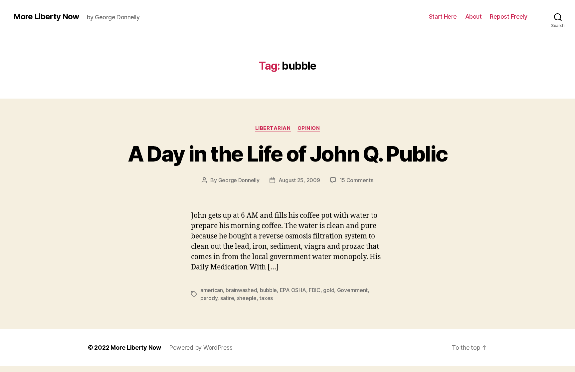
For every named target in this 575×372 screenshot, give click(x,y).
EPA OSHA (293, 290)
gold (328, 290)
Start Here (443, 16)
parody (208, 298)
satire (227, 298)
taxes (266, 298)
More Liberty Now (46, 17)
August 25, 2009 (299, 180)
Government (352, 290)
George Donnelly (239, 180)
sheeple (247, 298)
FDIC (314, 290)
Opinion (308, 128)
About (473, 16)
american (211, 290)
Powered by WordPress (201, 347)
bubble (268, 290)
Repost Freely (508, 16)
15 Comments (356, 180)
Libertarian (273, 128)
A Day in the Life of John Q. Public (288, 154)
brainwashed (241, 290)
